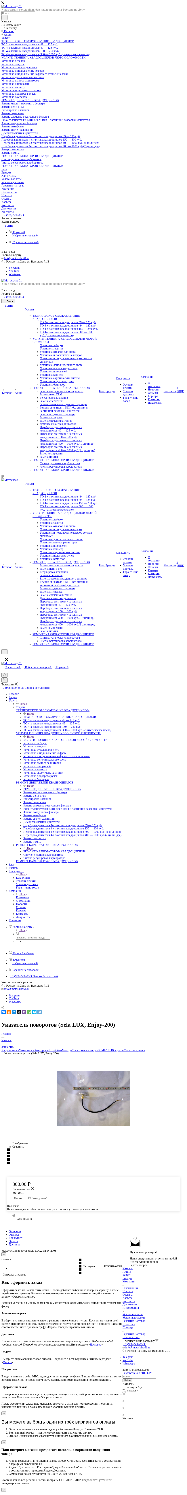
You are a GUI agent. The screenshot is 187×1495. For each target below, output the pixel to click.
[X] (19, 1012)
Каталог (128, 1268)
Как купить (23, 877)
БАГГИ (108, 1050)
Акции (127, 1271)
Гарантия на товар (134, 1320)
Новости (128, 1291)
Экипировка (41, 1050)
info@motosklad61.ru (16, 258)
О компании (130, 1288)
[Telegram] (39, 1012)
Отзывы (14, 1234)
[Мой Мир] (14, 1012)
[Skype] (34, 1012)
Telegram (14, 267)
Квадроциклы (10, 1050)
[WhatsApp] (29, 1012)
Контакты (129, 1301)
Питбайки (55, 1050)
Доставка (14, 1244)
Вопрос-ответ (131, 1337)
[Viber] (24, 1012)
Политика (129, 1324)
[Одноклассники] (9, 1012)
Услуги (20, 707)
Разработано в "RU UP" (137, 1373)
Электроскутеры (134, 1050)
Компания (22, 897)
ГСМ (101, 1050)
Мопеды (67, 1050)
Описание (15, 1231)
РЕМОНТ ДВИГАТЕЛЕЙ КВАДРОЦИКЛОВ (52, 789)
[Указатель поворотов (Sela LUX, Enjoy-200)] (93, 1098)
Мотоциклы (26, 1050)
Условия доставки (134, 1317)
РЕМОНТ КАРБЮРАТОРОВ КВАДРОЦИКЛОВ (54, 851)
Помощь (128, 1327)
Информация (131, 1307)
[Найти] (4, 17)
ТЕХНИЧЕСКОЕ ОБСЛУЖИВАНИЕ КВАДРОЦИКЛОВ (59, 716)
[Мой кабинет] (3, 656)
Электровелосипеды (85, 1050)
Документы (130, 1304)
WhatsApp (15, 274)
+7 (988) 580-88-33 (13, 215)
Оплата (13, 1241)
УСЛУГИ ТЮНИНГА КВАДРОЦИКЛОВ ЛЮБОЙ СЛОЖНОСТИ (65, 739)
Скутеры (118, 1050)
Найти (127, 1380)
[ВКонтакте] (3, 1012)
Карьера (128, 1297)
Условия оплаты (133, 1314)
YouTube (14, 271)
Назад (23, 703)
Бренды (127, 1278)
